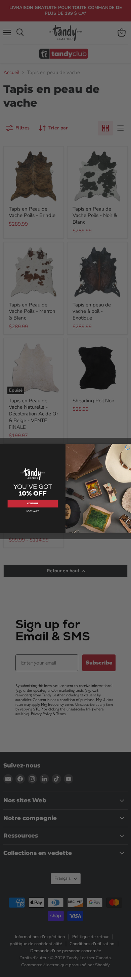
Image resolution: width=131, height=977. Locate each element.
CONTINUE (33, 503)
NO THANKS (33, 511)
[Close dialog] (127, 447)
